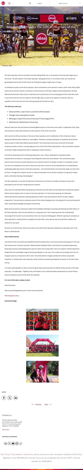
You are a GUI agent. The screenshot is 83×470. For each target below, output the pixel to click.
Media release (13, 24)
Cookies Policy (28, 454)
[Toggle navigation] (9, 3)
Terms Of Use (5, 454)
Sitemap (36, 454)
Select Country (63, 3)
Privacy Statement (16, 454)
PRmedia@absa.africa (12, 296)
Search (40, 3)
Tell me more (5, 430)
